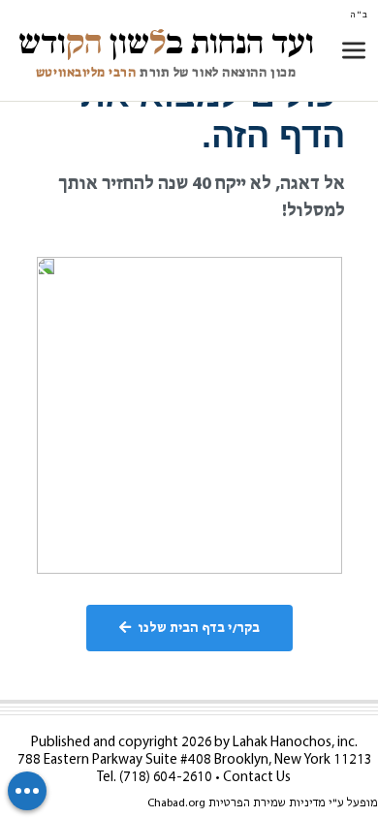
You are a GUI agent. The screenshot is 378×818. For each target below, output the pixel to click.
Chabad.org (176, 803)
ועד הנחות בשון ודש (166, 42)
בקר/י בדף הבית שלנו (199, 628)
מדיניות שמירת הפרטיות (267, 803)
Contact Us (257, 778)
